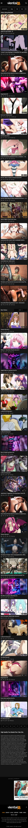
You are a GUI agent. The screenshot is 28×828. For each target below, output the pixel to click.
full (17, 9)
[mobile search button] (26, 3)
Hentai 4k (11, 826)
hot (22, 9)
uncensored (4, 9)
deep (12, 9)
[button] (25, 9)
